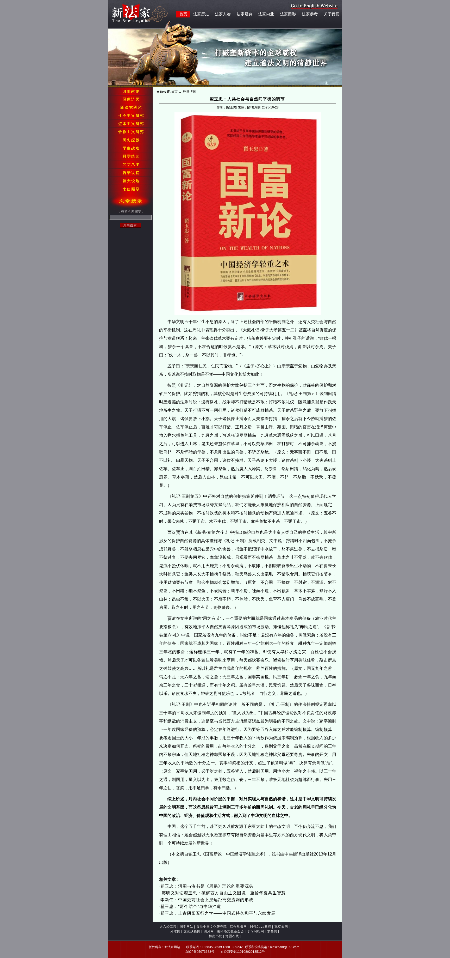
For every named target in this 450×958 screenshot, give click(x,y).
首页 (174, 92)
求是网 (272, 931)
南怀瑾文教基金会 (230, 931)
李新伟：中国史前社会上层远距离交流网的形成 (206, 900)
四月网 (209, 931)
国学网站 (186, 927)
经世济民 (189, 92)
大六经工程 (168, 927)
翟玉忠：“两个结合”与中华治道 (190, 906)
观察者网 (281, 927)
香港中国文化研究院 (211, 927)
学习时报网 (255, 931)
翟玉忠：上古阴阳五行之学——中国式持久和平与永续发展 (218, 913)
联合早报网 (238, 927)
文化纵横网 (192, 931)
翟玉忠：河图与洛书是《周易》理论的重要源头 (206, 886)
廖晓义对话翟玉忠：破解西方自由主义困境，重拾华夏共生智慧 (223, 893)
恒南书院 (215, 936)
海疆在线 (232, 936)
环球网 (175, 931)
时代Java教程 (260, 927)
